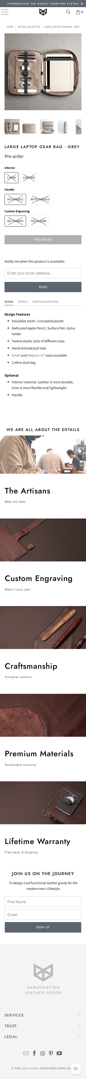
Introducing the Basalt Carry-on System (43, 3)
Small (16, 355)
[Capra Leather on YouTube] (59, 1053)
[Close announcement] (82, 4)
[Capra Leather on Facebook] (34, 1053)
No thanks (15, 221)
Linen (11, 178)
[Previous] (8, 72)
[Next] (78, 72)
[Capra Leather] (43, 12)
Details (23, 301)
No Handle (15, 199)
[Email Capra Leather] (26, 1053)
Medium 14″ (36, 355)
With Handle (40, 199)
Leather (29, 178)
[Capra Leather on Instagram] (42, 1053)
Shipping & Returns (45, 301)
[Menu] (1, 12)
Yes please (39, 221)
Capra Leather (29, 1068)
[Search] (68, 12)
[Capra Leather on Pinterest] (51, 1053)
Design (9, 301)
